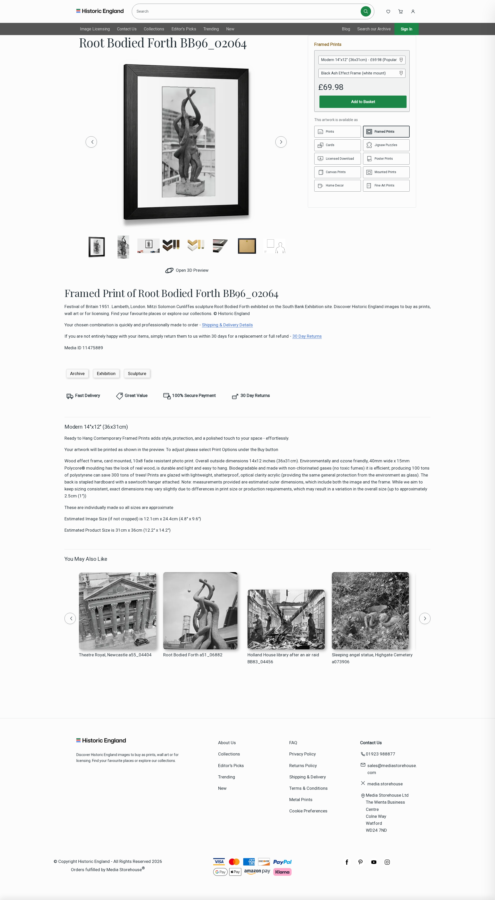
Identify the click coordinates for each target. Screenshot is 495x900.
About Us (227, 742)
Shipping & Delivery (307, 776)
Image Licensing (95, 29)
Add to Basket (363, 101)
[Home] (99, 11)
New (230, 29)
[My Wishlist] (388, 11)
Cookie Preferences (308, 810)
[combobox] (247, 11)
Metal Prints (300, 799)
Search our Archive (374, 29)
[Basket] (400, 11)
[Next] (281, 142)
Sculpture (137, 373)
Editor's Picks (183, 29)
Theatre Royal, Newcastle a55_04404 (115, 654)
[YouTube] (374, 864)
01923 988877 (380, 754)
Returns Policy (303, 765)
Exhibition (106, 373)
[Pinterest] (360, 864)
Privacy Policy (302, 754)
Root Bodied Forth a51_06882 (192, 654)
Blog (346, 29)
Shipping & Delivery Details (227, 324)
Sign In (406, 29)
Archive (77, 373)
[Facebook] (347, 864)
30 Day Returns (307, 336)
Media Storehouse (124, 869)
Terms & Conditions (308, 788)
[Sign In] (413, 11)
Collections (154, 29)
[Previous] (91, 142)
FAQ (293, 742)
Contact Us (127, 29)
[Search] (366, 11)
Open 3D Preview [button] (192, 270)
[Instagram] (387, 864)
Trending (211, 29)
